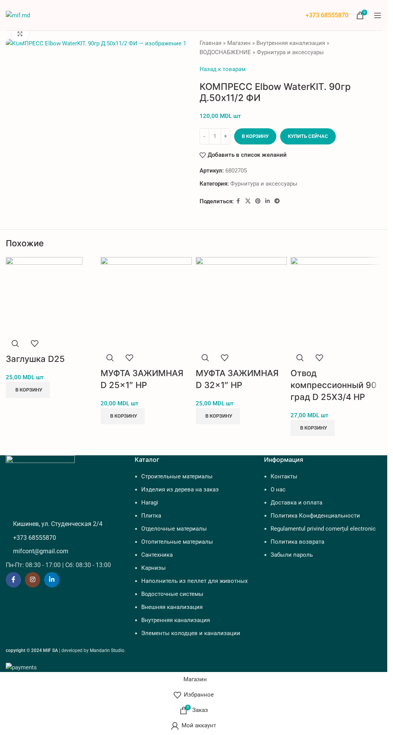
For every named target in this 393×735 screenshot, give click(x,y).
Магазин (239, 43)
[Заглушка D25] (44, 295)
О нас (278, 489)
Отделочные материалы (174, 528)
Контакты (284, 476)
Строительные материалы (177, 476)
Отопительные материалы (177, 541)
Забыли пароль (292, 554)
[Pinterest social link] (258, 201)
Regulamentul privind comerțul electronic (323, 528)
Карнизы (153, 567)
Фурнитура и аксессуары (290, 52)
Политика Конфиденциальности (315, 515)
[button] (28, 390)
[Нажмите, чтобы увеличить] (20, 33)
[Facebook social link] (238, 201)
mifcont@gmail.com (40, 551)
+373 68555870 (326, 15)
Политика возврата (297, 541)
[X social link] (248, 201)
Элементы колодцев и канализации (190, 633)
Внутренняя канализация (290, 43)
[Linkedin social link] (267, 201)
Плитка (151, 515)
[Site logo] (18, 14)
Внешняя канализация (172, 607)
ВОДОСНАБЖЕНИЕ (225, 52)
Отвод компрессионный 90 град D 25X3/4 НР (333, 385)
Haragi (149, 502)
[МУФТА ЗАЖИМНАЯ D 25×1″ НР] (146, 302)
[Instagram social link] (32, 579)
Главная (210, 43)
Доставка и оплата (296, 502)
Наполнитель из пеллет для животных (194, 580)
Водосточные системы (172, 594)
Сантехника (157, 554)
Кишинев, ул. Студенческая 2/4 (57, 524)
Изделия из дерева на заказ (180, 489)
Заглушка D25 (35, 359)
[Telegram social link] (277, 201)
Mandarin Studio (107, 650)
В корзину (255, 136)
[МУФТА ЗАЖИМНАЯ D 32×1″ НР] (241, 302)
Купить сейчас (308, 136)
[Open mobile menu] (377, 15)
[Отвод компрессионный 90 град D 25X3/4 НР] (336, 302)
